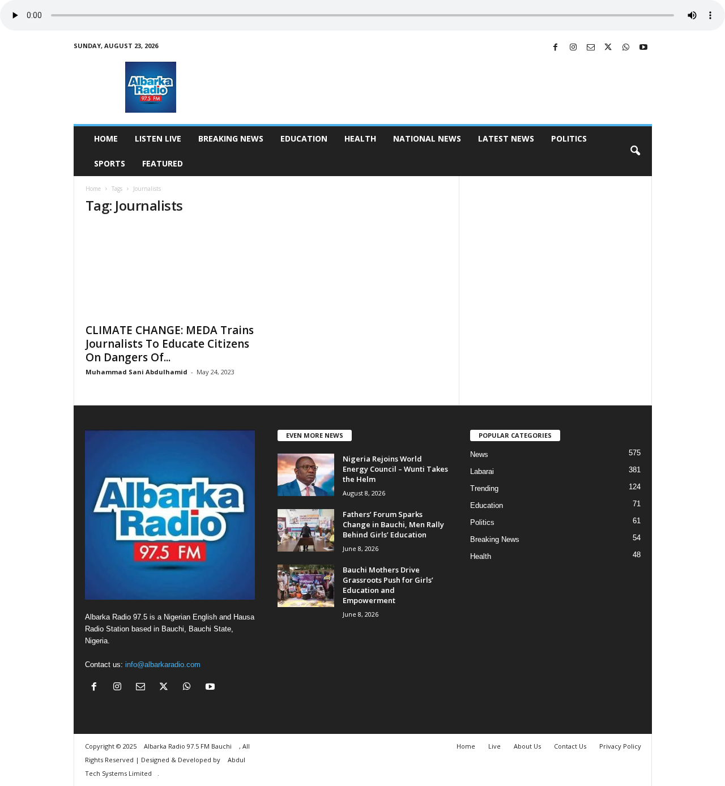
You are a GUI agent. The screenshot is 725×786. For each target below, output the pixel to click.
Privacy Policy (620, 746)
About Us (527, 746)
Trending (484, 488)
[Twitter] (608, 48)
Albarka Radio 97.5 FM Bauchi (188, 746)
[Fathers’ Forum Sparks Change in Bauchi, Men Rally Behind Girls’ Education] (306, 530)
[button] (634, 151)
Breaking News (230, 138)
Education (303, 138)
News (479, 454)
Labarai (482, 471)
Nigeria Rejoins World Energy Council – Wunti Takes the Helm (395, 469)
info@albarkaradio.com (163, 664)
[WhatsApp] (626, 48)
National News (427, 138)
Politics (569, 138)
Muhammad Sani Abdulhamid (136, 372)
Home (106, 138)
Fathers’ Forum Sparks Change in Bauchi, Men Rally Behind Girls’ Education (393, 524)
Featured (162, 163)
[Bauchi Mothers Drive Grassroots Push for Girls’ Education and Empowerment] (306, 586)
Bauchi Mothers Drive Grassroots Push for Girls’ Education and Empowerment (388, 585)
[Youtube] (643, 48)
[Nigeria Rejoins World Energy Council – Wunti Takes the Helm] (306, 475)
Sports (109, 163)
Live (494, 746)
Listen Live (158, 138)
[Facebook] (555, 48)
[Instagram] (573, 48)
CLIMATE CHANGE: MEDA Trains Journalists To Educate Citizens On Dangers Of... (170, 344)
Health (360, 138)
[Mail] (591, 48)
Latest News (506, 138)
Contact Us (570, 746)
